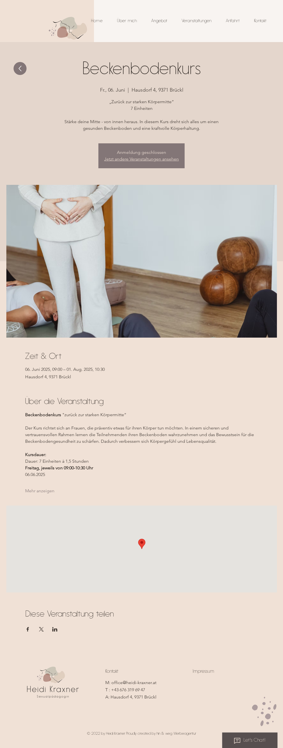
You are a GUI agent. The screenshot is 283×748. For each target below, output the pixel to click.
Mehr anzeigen (39, 490)
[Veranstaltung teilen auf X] (41, 629)
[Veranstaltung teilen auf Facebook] (27, 629)
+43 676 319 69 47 (128, 689)
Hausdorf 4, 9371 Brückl (133, 697)
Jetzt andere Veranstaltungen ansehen (141, 159)
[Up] (20, 68)
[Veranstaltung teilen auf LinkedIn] (54, 629)
